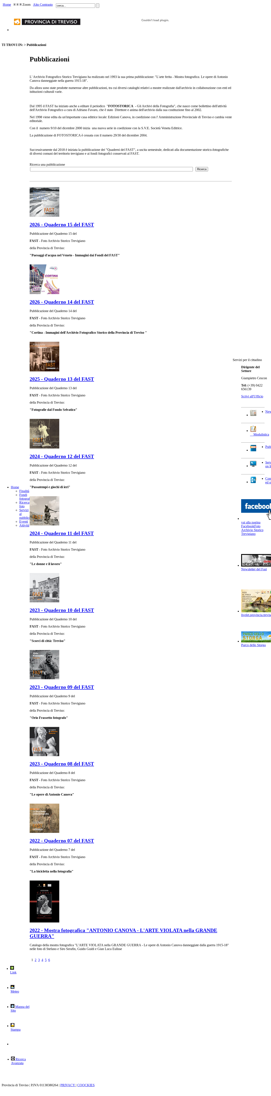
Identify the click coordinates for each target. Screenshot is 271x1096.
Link (13, 972)
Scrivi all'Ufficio (252, 396)
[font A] (15, 4)
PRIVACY (68, 1085)
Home (7, 4)
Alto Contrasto (43, 4)
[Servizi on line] (253, 466)
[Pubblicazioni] (253, 450)
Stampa (16, 1029)
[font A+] (18, 4)
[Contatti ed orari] (253, 482)
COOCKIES (86, 1085)
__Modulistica (259, 434)
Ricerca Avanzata (18, 1061)
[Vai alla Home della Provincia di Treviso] (46, 30)
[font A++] (20, 4)
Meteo (15, 991)
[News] (253, 415)
